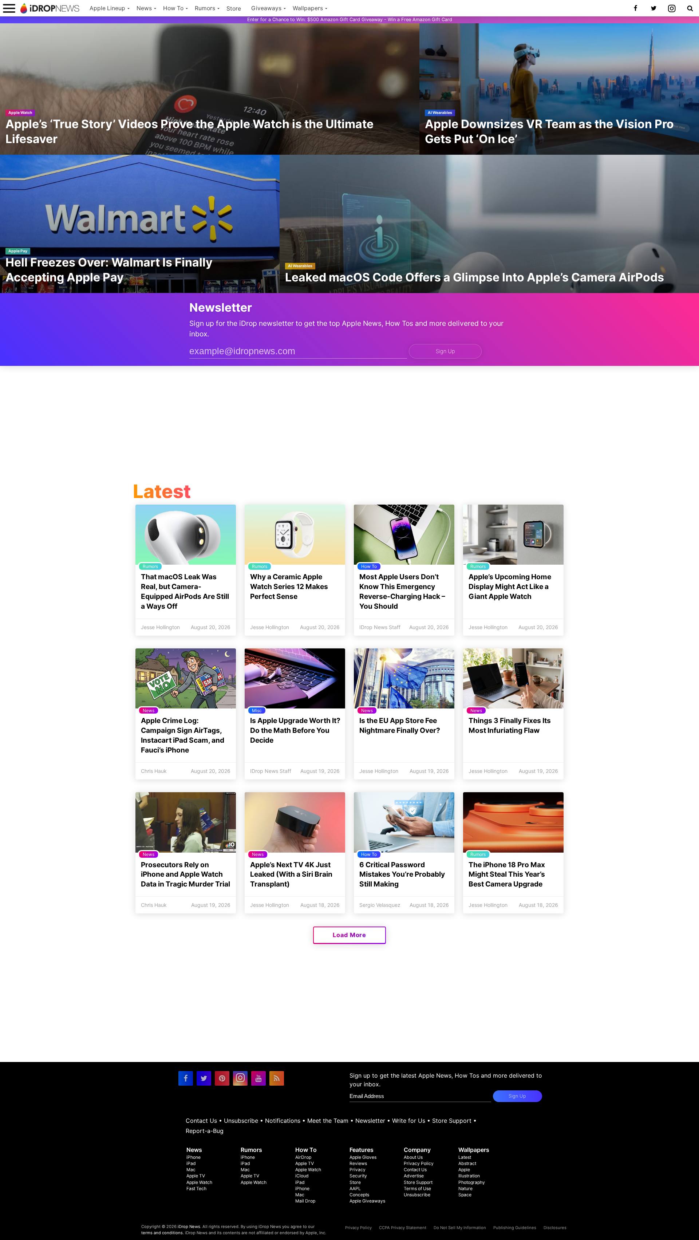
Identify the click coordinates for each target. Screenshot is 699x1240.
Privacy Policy (419, 1163)
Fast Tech (196, 1188)
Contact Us (201, 1120)
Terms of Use (417, 1188)
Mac (191, 1169)
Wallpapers (308, 8)
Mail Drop (305, 1201)
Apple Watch (199, 1182)
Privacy (358, 1169)
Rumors (205, 8)
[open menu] (9, 8)
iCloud (302, 1175)
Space (464, 1194)
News (144, 8)
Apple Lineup (107, 8)
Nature (465, 1188)
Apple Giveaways (367, 1201)
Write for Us (408, 1120)
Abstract (467, 1163)
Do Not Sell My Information (460, 1227)
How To (173, 8)
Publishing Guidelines (514, 1227)
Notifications (282, 1120)
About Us (413, 1157)
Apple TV (195, 1175)
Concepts (359, 1194)
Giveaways (266, 8)
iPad (191, 1163)
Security (358, 1175)
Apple (464, 1169)
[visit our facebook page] (185, 1078)
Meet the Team (327, 1120)
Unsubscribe (241, 1120)
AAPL (355, 1188)
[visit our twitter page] (204, 1078)
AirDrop (303, 1157)
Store (233, 8)
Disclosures (555, 1227)
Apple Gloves (363, 1157)
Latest (464, 1157)
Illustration (469, 1175)
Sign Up (445, 351)
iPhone (193, 1157)
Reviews (358, 1163)
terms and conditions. (162, 1232)
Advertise (414, 1175)
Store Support (451, 1120)
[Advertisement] (349, 426)
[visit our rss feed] (276, 1078)
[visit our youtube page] (258, 1078)
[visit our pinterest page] (222, 1078)
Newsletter (370, 1120)
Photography (471, 1182)
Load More (349, 935)
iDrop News (189, 1226)
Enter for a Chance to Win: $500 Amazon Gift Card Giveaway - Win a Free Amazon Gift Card (349, 19)
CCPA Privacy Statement (402, 1227)
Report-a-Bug (205, 1130)
